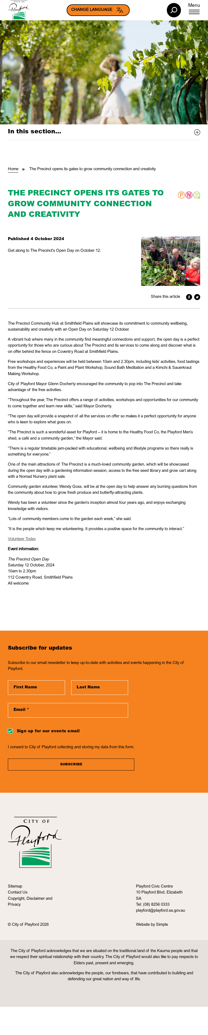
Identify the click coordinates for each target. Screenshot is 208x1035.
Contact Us (17, 893)
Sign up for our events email (48, 731)
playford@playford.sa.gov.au (160, 911)
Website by (146, 925)
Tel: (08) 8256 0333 (153, 905)
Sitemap (15, 887)
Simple (162, 925)
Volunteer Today (22, 539)
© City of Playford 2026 (28, 925)
